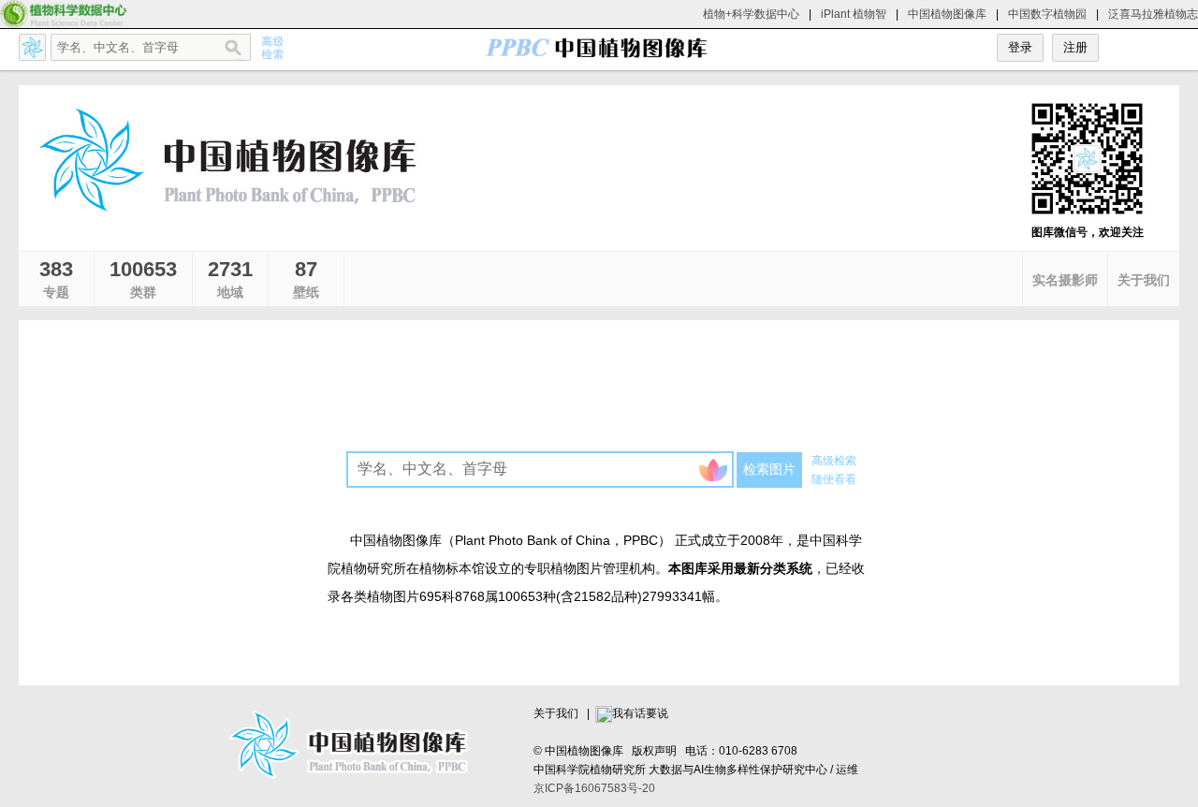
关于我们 (555, 713)
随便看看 (833, 479)
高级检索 (833, 460)
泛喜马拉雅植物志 (1153, 14)
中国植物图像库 (947, 14)
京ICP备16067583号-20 (594, 788)
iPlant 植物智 (853, 14)
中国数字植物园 (1047, 14)
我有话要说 (640, 713)
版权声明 (654, 750)
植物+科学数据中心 (751, 14)
